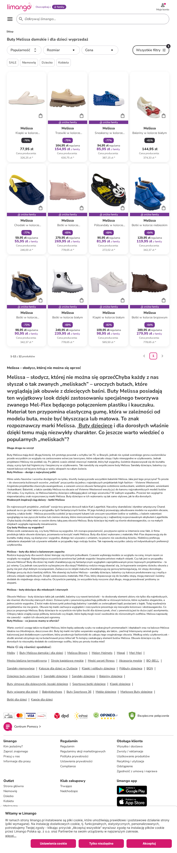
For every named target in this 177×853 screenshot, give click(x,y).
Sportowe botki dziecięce (89, 684)
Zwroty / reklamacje (130, 751)
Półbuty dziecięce (130, 668)
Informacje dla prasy (17, 761)
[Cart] (40, 115)
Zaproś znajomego (15, 751)
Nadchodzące (69, 791)
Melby (11, 653)
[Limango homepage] (19, 7)
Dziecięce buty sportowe (23, 676)
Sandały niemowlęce (21, 668)
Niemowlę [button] (29, 62)
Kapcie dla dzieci (42, 699)
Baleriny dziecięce (110, 676)
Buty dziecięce (94, 425)
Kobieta (8, 801)
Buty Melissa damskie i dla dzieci (41, 653)
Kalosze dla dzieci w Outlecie (58, 668)
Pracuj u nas (11, 756)
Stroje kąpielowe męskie (67, 661)
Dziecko (8, 796)
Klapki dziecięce (120, 684)
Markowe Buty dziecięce (136, 692)
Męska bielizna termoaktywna (27, 661)
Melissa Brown (77, 653)
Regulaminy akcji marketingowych (83, 751)
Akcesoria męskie (130, 661)
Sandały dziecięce (83, 676)
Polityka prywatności (74, 756)
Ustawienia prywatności (76, 761)
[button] (24, 50)
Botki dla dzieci (17, 699)
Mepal (121, 653)
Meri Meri (135, 653)
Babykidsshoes (52, 692)
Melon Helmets (102, 653)
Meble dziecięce (106, 692)
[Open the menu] (10, 19)
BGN (150, 668)
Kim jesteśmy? (13, 746)
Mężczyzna (10, 806)
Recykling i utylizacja (130, 761)
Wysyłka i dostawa (129, 746)
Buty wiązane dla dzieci (22, 692)
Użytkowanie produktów (133, 756)
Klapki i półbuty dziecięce (98, 668)
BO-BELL (152, 661)
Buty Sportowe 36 (78, 692)
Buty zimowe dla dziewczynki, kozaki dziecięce (37, 684)
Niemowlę (10, 791)
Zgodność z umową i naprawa (137, 771)
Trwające (66, 786)
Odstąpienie (125, 766)
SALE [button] (12, 62)
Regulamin (67, 746)
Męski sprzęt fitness (101, 661)
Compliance (68, 766)
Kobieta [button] (63, 62)
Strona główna (13, 786)
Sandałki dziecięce (56, 676)
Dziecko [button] (47, 62)
